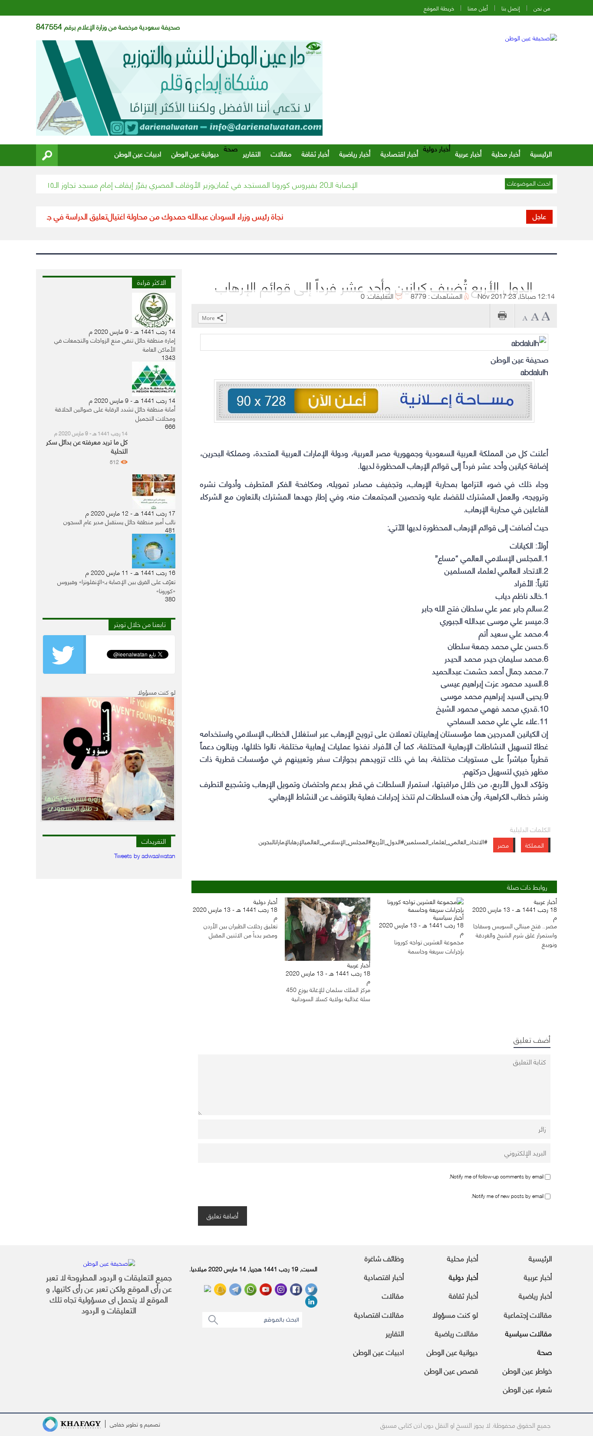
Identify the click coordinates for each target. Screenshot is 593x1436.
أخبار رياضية (354, 153)
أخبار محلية (506, 153)
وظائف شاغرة (384, 1258)
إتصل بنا (510, 8)
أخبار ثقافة (315, 153)
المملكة (534, 844)
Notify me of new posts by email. (507, 1196)
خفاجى (117, 1424)
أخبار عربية (468, 153)
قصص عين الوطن (451, 1370)
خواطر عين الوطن (527, 1370)
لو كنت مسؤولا (455, 1314)
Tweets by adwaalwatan (144, 855)
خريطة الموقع (439, 8)
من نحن (542, 8)
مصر (503, 844)
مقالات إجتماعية (528, 1314)
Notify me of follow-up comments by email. (496, 1176)
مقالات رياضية (456, 1333)
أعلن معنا (478, 8)
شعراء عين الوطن (527, 1389)
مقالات (281, 153)
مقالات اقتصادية (379, 1314)
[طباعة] (502, 316)
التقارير (251, 153)
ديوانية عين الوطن (195, 153)
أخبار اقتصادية (399, 153)
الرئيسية (541, 153)
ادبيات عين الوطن (138, 153)
